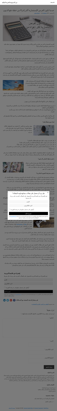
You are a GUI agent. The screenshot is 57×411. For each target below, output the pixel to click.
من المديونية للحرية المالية (9, 2)
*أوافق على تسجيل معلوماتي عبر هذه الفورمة (22, 209)
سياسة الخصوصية (13, 216)
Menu (52, 2)
